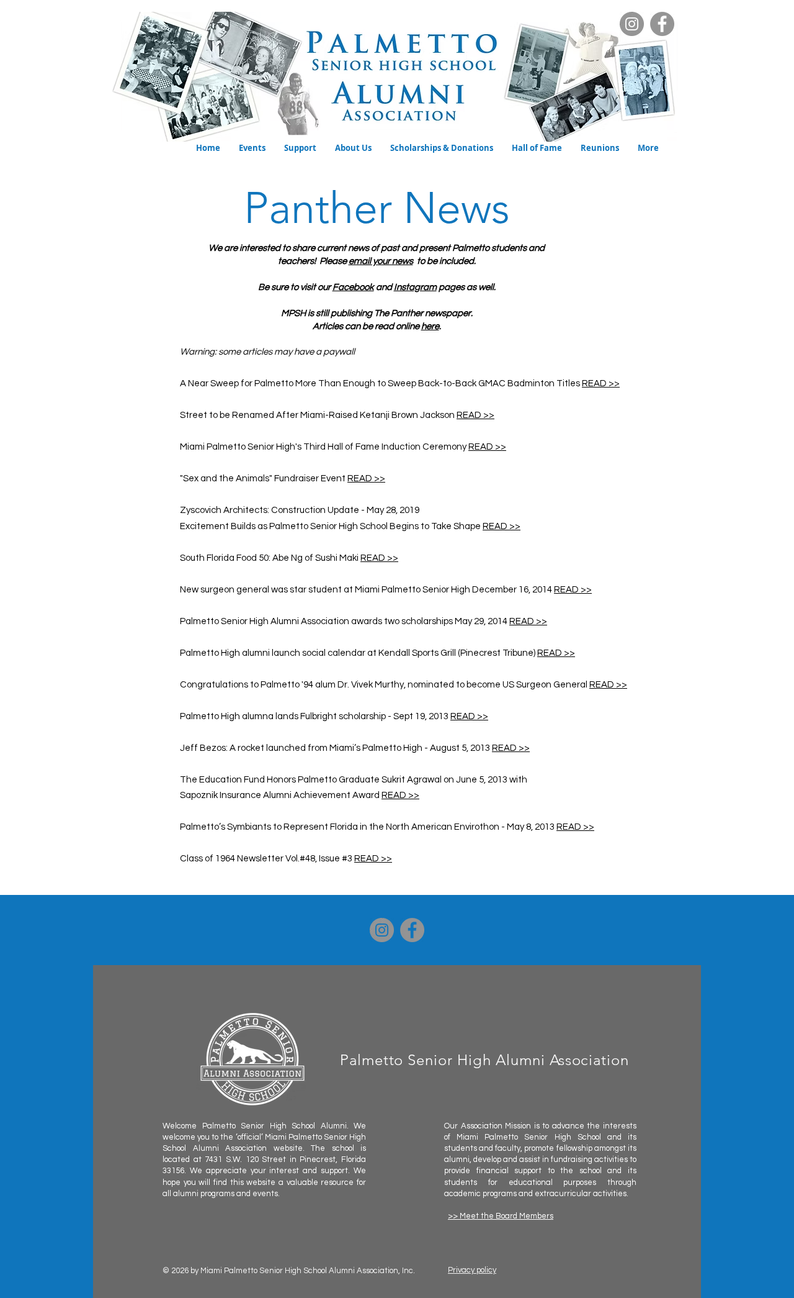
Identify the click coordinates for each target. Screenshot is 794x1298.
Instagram (415, 287)
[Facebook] (662, 24)
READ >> (601, 383)
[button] (252, 148)
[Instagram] (632, 24)
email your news (381, 261)
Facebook (353, 287)
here (430, 326)
